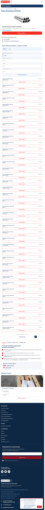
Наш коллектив (4, 435)
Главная (2, 8)
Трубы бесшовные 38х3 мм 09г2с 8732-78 (7, 181)
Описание (9, 342)
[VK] (2, 471)
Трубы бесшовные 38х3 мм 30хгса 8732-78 (7, 220)
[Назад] (39, 373)
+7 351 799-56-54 (7, 504)
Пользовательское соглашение (7, 491)
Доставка (4, 342)
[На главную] (6, 2)
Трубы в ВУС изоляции (6, 416)
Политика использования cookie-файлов (9, 495)
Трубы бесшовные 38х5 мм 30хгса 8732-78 (7, 302)
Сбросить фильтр (22, 74)
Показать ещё (22, 336)
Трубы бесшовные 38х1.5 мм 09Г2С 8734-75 (7, 92)
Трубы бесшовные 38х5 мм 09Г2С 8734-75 (7, 271)
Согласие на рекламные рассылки (8, 497)
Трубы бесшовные (8, 8)
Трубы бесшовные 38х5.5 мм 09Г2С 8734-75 (8, 315)
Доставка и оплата (5, 441)
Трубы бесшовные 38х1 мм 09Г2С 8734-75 (7, 79)
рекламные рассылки (13, 460)
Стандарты (3, 439)
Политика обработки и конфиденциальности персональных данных (14, 489)
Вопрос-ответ (15, 342)
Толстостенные (4, 412)
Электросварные (4, 420)
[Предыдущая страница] (33, 337)
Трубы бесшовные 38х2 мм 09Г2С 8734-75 (7, 105)
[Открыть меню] (42, 1)
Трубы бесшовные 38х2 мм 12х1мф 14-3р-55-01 (7, 111)
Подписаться (22, 457)
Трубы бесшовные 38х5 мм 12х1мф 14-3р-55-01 (7, 277)
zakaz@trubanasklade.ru (7, 30)
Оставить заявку (21, 33)
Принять (39, 506)
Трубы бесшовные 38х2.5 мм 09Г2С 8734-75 (8, 137)
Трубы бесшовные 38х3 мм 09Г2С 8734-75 (7, 175)
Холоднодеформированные (7, 418)
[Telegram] (9, 471)
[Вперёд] (42, 373)
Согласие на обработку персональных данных (10, 493)
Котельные (3, 410)
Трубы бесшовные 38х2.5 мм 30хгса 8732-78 (8, 169)
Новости (3, 433)
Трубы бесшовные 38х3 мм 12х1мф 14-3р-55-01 (7, 188)
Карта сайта (4, 475)
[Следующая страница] (41, 337)
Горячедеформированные (6, 414)
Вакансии (3, 437)
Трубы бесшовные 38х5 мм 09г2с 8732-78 (7, 264)
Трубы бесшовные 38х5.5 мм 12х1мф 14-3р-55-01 (8, 328)
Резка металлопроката (6, 426)
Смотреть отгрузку (21, 398)
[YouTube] (5, 471)
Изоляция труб (22, 342)
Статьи (2, 431)
